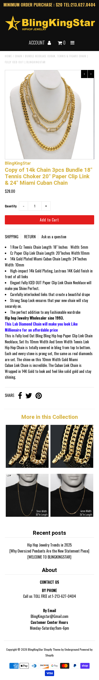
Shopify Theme (52, 649)
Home (8, 56)
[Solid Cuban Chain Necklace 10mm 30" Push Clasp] (71, 466)
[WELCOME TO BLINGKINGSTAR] (49, 557)
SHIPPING (11, 236)
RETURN (30, 236)
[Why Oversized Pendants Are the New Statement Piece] (49, 551)
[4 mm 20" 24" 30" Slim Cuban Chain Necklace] (71, 515)
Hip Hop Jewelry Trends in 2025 (49, 545)
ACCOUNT (37, 42)
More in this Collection (49, 417)
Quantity (11, 206)
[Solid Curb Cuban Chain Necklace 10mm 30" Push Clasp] (27, 466)
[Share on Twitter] (28, 396)
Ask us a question (53, 236)
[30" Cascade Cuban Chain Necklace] (27, 515)
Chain (18, 56)
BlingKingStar (35, 649)
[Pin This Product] (38, 396)
